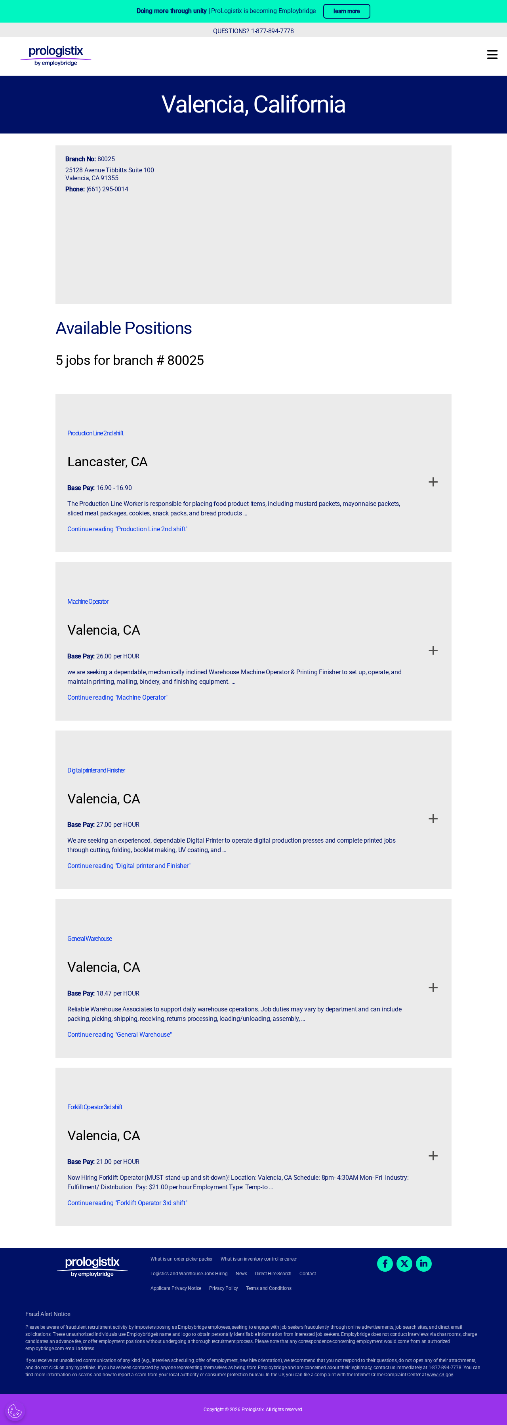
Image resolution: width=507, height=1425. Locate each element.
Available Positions (123, 328)
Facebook (385, 1264)
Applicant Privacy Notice (176, 1288)
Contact (307, 1273)
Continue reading (127, 529)
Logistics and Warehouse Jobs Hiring (189, 1273)
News (241, 1273)
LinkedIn (424, 1264)
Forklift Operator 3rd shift (94, 1107)
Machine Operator (87, 601)
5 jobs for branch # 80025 (129, 360)
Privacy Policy (223, 1288)
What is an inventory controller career (259, 1259)
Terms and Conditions (269, 1288)
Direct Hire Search (273, 1273)
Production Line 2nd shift (95, 433)
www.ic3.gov (440, 1374)
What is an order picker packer (182, 1259)
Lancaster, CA (107, 461)
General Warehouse (89, 938)
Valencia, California (253, 105)
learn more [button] (347, 11)
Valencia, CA (103, 630)
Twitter (404, 1264)
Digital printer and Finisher (95, 770)
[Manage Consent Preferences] (15, 1411)
